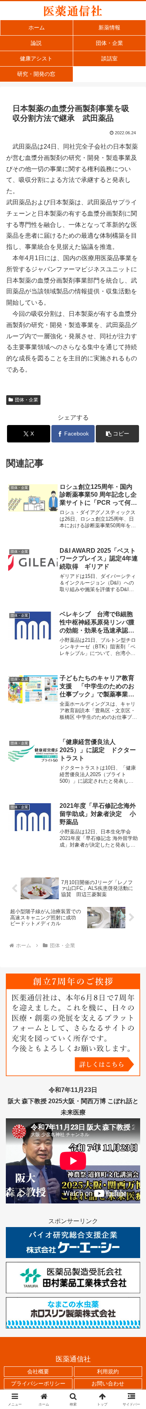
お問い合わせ (107, 1383)
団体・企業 (26, 400)
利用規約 (108, 1371)
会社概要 (38, 1371)
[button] (117, 433)
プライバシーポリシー (38, 1383)
